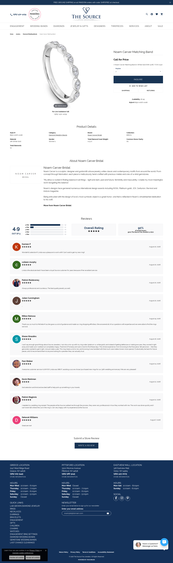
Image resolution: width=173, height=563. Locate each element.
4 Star (27, 227)
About (148, 26)
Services (134, 26)
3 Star (27, 229)
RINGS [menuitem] (13, 509)
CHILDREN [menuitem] (14, 526)
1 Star (27, 234)
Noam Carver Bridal (95, 135)
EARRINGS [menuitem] (14, 514)
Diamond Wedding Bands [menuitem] (22, 537)
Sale (160, 26)
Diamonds (58, 26)
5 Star (27, 225)
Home (11, 34)
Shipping (126, 90)
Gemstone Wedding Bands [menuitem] (23, 540)
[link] (18, 14)
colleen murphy (29, 262)
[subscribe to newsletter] (108, 513)
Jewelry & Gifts (79, 26)
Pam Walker (27, 361)
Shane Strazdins (29, 336)
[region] (60, 73)
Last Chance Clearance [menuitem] (22, 542)
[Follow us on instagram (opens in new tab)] (121, 498)
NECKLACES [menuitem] (15, 511)
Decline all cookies (17, 557)
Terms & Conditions (88, 552)
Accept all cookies (33, 557)
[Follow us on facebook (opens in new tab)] (116, 498)
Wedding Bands (39, 26)
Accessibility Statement (106, 552)
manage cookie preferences (22, 553)
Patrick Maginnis (29, 397)
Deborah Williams (30, 417)
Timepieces (117, 26)
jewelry (18, 34)
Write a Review (86, 445)
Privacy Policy (75, 552)
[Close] (170, 2)
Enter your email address (72, 509)
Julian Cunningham (30, 298)
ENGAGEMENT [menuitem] (16, 520)
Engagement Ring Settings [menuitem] (23, 534)
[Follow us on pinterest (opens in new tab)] (127, 498)
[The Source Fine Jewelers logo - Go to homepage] (86, 14)
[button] (147, 14)
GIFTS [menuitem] (12, 523)
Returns (151, 90)
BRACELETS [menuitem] (15, 517)
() (65, 225)
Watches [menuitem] (14, 531)
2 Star (27, 232)
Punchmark (91, 559)
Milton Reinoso (29, 316)
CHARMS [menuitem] (14, 528)
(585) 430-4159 (60, 114)
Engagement (17, 26)
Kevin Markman (29, 379)
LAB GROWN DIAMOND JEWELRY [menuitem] (25, 506)
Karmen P (26, 244)
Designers (99, 26)
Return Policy (63, 552)
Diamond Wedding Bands (30, 34)
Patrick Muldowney (30, 280)
